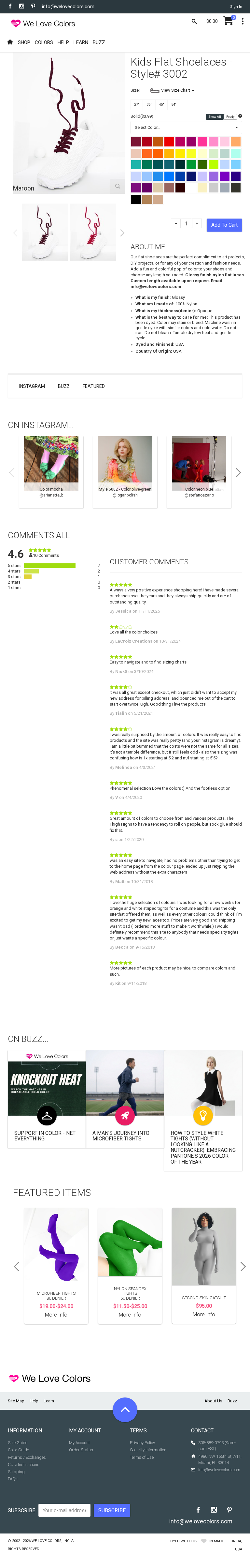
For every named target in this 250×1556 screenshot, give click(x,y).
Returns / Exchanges (27, 1457)
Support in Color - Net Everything (45, 1136)
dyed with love (185, 1541)
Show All (215, 116)
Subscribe (21, 1510)
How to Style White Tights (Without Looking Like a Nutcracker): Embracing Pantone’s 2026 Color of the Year (203, 1147)
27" (136, 104)
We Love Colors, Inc (50, 1541)
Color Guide (18, 1449)
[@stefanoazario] (199, 472)
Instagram (32, 386)
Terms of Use (142, 1457)
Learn (49, 1400)
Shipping (16, 1471)
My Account (79, 1442)
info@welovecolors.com (68, 6)
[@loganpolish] (125, 472)
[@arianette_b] (51, 472)
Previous (15, 232)
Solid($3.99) (142, 116)
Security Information (148, 1449)
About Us (213, 1400)
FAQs (13, 1478)
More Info (56, 1315)
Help (34, 1400)
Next (122, 232)
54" (173, 104)
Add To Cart (224, 225)
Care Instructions (23, 1464)
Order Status (81, 1449)
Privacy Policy (142, 1442)
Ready (230, 116)
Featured (94, 386)
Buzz (64, 386)
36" (149, 104)
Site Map (16, 1400)
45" (161, 104)
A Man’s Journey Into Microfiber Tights (120, 1136)
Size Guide (17, 1442)
